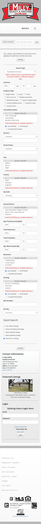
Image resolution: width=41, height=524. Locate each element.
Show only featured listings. (15, 329)
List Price (6, 82)
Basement (7, 254)
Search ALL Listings (12, 338)
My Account (8, 472)
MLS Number (8, 301)
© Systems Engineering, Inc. (20, 516)
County (6, 175)
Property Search (11, 463)
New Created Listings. (13, 332)
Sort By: (6, 309)
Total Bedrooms (9, 230)
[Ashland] (20, 183)
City (4, 157)
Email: (5, 412)
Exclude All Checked (15, 129)
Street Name (8, 145)
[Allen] (20, 180)
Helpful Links (9, 476)
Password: (6, 418)
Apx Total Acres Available (12, 221)
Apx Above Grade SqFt (11, 246)
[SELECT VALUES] (20, 113)
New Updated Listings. (13, 335)
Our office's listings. (12, 326)
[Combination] (20, 260)
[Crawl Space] (20, 263)
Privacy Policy (10, 490)
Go (37, 42)
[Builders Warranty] (20, 120)
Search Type (20, 68)
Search (20, 59)
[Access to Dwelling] (20, 283)
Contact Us (8, 458)
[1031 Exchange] (20, 116)
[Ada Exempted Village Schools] (20, 210)
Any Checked (11, 126)
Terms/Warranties (10, 110)
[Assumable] (20, 118)
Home (5, 481)
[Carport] (20, 288)
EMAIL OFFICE (7, 370)
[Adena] (20, 163)
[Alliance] (20, 214)
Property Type (8, 91)
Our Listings (9, 467)
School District (8, 204)
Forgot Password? (20, 427)
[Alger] (20, 168)
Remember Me (21, 429)
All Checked (24, 126)
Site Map (6, 486)
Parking (6, 278)
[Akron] (20, 165)
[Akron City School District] (20, 212)
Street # (6, 133)
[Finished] (20, 265)
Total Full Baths (9, 238)
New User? (20, 432)
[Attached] (20, 286)
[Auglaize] (20, 185)
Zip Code (6, 192)
